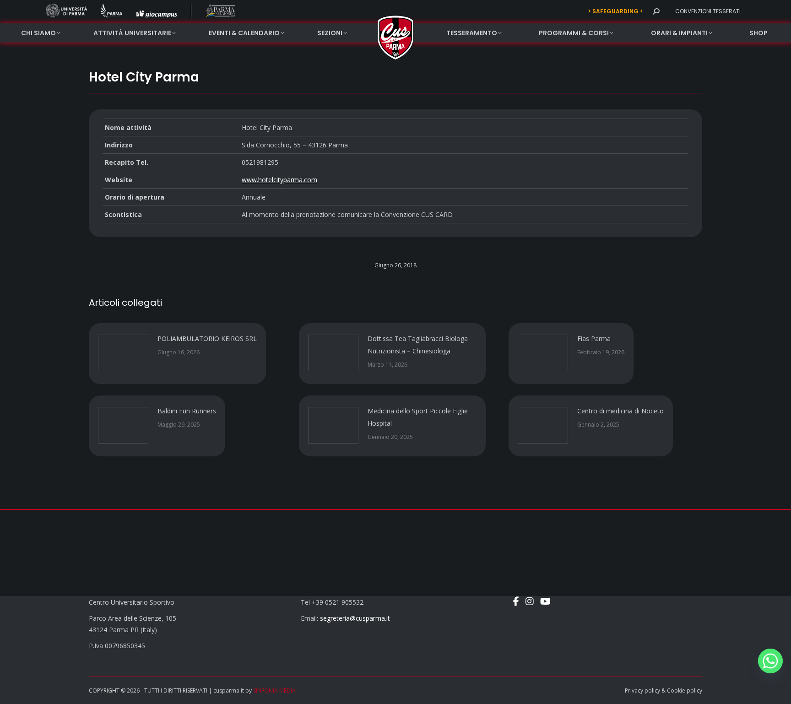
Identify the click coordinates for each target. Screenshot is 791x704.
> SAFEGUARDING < (615, 11)
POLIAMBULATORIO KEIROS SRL (207, 338)
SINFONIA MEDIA (274, 690)
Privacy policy (642, 690)
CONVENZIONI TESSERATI (708, 11)
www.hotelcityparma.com (279, 179)
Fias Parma (594, 338)
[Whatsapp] (770, 661)
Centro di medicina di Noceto (620, 410)
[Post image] (123, 353)
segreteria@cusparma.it (355, 618)
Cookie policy (684, 690)
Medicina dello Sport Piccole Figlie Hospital (418, 417)
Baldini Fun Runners (186, 410)
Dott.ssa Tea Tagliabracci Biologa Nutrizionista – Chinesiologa (418, 344)
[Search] (656, 11)
